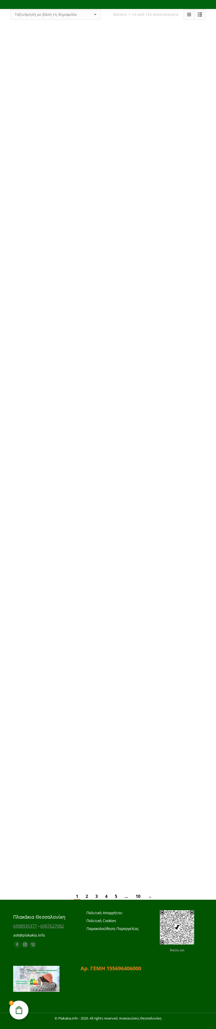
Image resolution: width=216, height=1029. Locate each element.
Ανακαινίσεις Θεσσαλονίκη (140, 1018)
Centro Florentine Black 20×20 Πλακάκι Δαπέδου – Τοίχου (108, 734)
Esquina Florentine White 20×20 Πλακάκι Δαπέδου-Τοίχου (174, 664)
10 (138, 896)
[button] (65, 95)
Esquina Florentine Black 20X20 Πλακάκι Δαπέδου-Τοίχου (41, 734)
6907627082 (52, 926)
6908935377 (25, 926)
